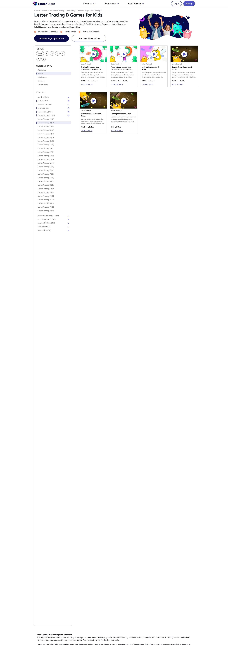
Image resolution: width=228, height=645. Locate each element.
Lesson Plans (43, 84)
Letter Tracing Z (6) (46, 211)
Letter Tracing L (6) (46, 159)
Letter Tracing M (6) (46, 163)
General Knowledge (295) (48, 215)
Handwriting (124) (45, 112)
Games (43, 11)
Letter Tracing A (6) (46, 119)
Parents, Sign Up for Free (51, 38)
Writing (61, 11)
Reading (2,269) (45, 104)
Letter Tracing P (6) (46, 174)
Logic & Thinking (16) (46, 223)
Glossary (41, 81)
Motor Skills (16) (44, 230)
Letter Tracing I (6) (45, 148)
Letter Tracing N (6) (46, 167)
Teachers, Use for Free (89, 38)
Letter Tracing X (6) (46, 203)
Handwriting (70, 11)
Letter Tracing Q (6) (46, 178)
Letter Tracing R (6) (46, 181)
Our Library (134, 3)
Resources (42, 70)
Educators (110, 3)
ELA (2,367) (43, 101)
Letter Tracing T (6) (46, 189)
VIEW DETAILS (86, 84)
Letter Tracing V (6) (46, 196)
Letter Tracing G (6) (46, 141)
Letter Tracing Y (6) (46, 207)
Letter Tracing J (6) (46, 152)
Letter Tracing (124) (46, 115)
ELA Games (52, 11)
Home (36, 11)
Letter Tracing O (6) (46, 170)
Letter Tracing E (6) (46, 134)
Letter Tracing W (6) (46, 200)
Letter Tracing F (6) (46, 137)
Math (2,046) (43, 97)
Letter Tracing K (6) (46, 156)
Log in (176, 3)
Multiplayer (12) (44, 227)
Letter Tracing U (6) (46, 192)
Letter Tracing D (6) (46, 130)
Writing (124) (43, 108)
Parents (87, 3)
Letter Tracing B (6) (46, 123)
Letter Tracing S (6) (46, 185)
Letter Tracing (82, 11)
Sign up (189, 3)
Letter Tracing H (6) (46, 145)
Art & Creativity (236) (47, 219)
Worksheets (42, 77)
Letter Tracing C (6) (46, 126)
